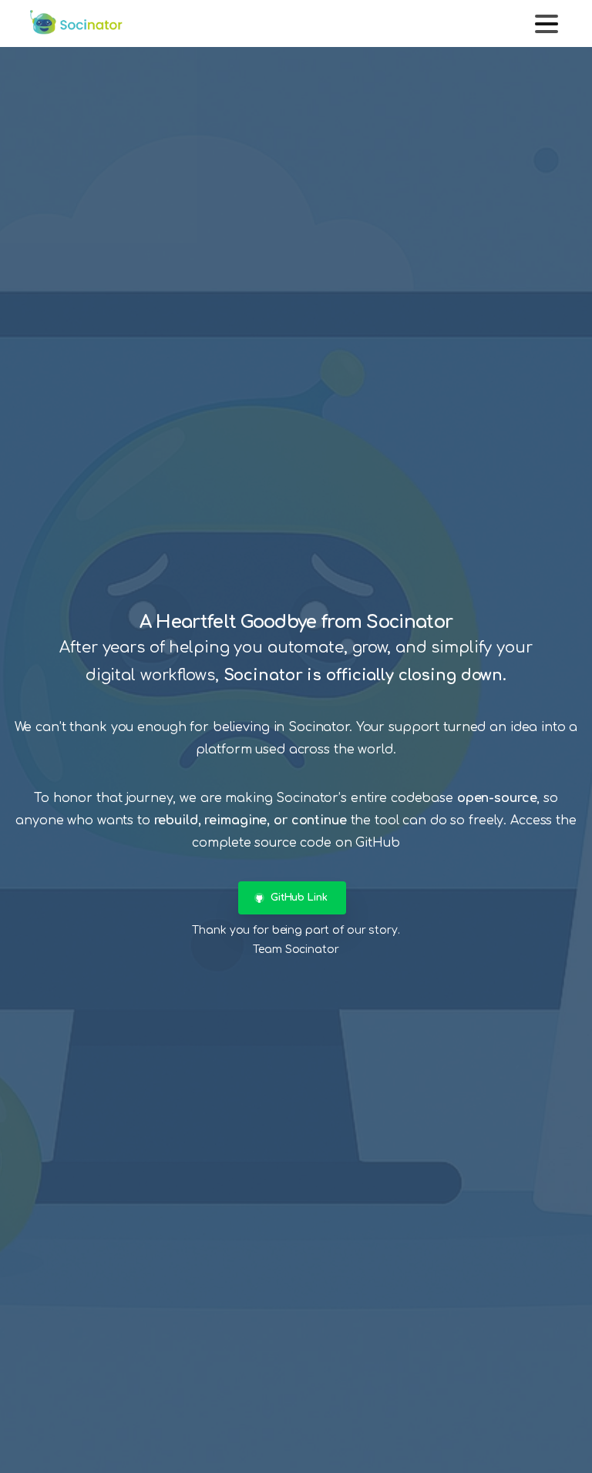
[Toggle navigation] (546, 24)
